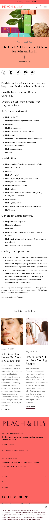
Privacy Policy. (35, 519)
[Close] (46, 506)
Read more (6, 410)
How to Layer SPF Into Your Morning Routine (36, 360)
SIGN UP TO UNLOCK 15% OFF (14, 466)
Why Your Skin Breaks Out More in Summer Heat (11, 357)
